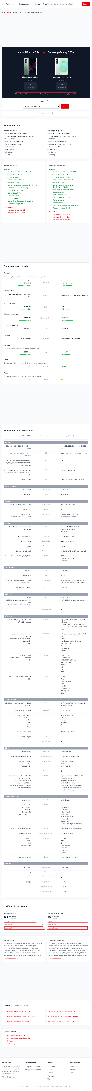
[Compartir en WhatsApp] (52, 113)
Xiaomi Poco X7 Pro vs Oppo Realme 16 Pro (20, 1016)
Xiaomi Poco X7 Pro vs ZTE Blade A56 (18, 1021)
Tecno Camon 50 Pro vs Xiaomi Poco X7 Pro (63, 1016)
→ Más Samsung (9, 1044)
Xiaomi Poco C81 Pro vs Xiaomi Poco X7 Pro (20, 1011)
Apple (49, 1070)
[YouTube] (55, 4)
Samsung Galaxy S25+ (62, 77)
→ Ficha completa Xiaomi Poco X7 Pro (16, 1035)
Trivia (45, 4)
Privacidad (74, 1070)
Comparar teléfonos (32, 1066)
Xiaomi (50, 1073)
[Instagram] (51, 4)
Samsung (51, 1066)
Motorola (50, 1076)
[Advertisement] (46, 243)
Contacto (73, 1066)
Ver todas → (52, 1079)
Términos (73, 1073)
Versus (9, 12)
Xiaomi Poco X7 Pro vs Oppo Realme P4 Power (63, 1011)
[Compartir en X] (48, 113)
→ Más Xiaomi (8, 1041)
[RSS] (58, 4)
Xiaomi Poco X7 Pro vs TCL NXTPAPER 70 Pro (63, 1021)
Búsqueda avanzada (33, 1070)
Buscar (86, 4)
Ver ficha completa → (11, 959)
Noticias (37, 4)
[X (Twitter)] (48, 4)
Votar (65, 106)
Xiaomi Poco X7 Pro (30, 77)
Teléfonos (10, 4)
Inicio (4, 12)
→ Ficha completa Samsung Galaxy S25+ (18, 1038)
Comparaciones (25, 4)
